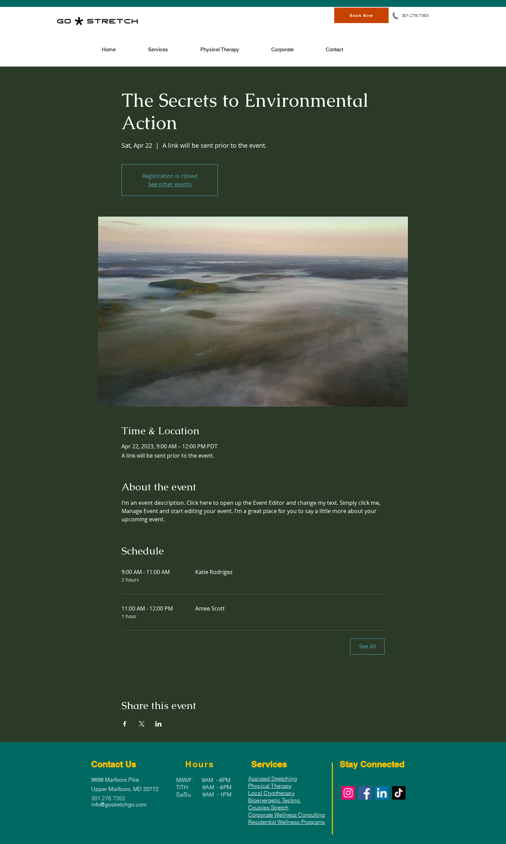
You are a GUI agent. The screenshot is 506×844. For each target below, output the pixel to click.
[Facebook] (365, 793)
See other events (170, 184)
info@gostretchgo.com (118, 804)
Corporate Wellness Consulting (286, 814)
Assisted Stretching (272, 778)
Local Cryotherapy (271, 793)
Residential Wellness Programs (286, 822)
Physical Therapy (270, 785)
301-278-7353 (415, 15)
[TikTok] (398, 793)
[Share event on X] (141, 724)
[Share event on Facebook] (125, 724)
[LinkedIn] (382, 793)
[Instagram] (348, 793)
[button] (158, 49)
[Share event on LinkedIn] (158, 724)
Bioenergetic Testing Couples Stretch (274, 804)
